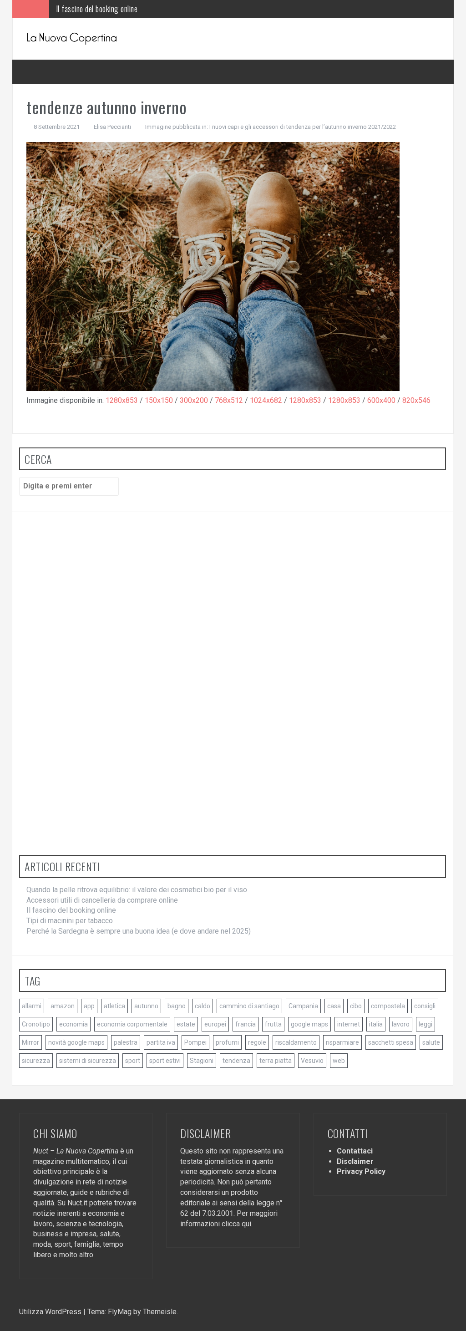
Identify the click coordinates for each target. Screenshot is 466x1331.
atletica (114, 1006)
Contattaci (355, 1151)
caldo (202, 1006)
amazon (63, 1006)
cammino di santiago (249, 1006)
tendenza (236, 1060)
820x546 (416, 400)
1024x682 (266, 400)
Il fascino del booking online (97, 9)
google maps (309, 1024)
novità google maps (76, 1042)
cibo (356, 1006)
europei (215, 1024)
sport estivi (165, 1060)
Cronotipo (36, 1024)
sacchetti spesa (390, 1042)
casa (334, 1006)
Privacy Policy (361, 1171)
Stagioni (201, 1060)
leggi (425, 1024)
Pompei (195, 1042)
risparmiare (342, 1042)
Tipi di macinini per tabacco (69, 920)
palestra (125, 1042)
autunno (146, 1006)
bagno (176, 1006)
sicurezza (36, 1060)
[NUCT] (71, 38)
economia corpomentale (132, 1024)
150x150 (159, 400)
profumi (227, 1042)
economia (73, 1024)
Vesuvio (312, 1060)
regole (257, 1042)
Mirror (30, 1042)
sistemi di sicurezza (87, 1060)
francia (245, 1024)
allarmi (31, 1006)
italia (376, 1024)
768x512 (229, 400)
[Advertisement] (87, 682)
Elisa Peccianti (112, 126)
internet (348, 1024)
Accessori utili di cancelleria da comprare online (102, 900)
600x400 (381, 400)
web (339, 1060)
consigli (425, 1006)
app (89, 1006)
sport (132, 1060)
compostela (388, 1006)
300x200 (194, 400)
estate (186, 1024)
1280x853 (122, 400)
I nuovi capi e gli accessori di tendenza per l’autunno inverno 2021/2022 (302, 126)
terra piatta (275, 1060)
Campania (303, 1006)
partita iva (161, 1042)
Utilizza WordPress (51, 1311)
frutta (273, 1024)
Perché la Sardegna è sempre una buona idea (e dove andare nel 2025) (138, 931)
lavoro (401, 1024)
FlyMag (120, 1311)
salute (431, 1042)
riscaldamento (296, 1042)
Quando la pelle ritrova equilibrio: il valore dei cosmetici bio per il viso (136, 889)
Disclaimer (355, 1161)
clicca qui (236, 1223)
